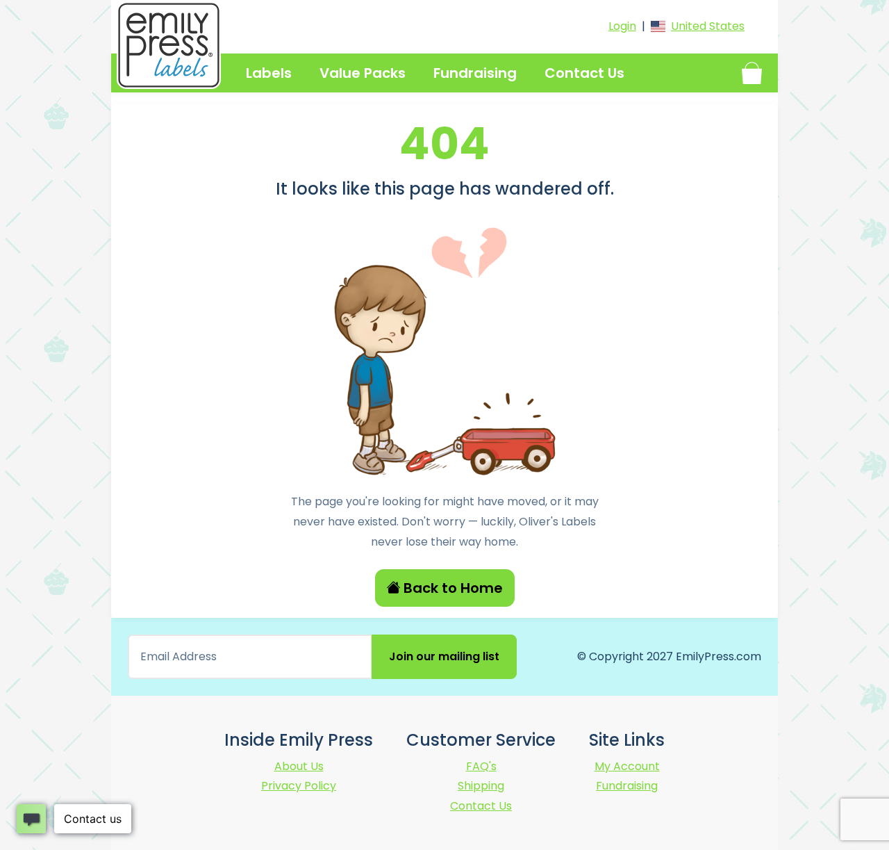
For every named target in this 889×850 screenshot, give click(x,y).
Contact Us (584, 73)
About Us (299, 766)
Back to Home (453, 588)
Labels (269, 73)
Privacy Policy (298, 786)
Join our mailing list (444, 656)
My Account (627, 766)
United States (708, 26)
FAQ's (481, 766)
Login (622, 26)
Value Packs (362, 73)
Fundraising (475, 73)
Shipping (481, 786)
